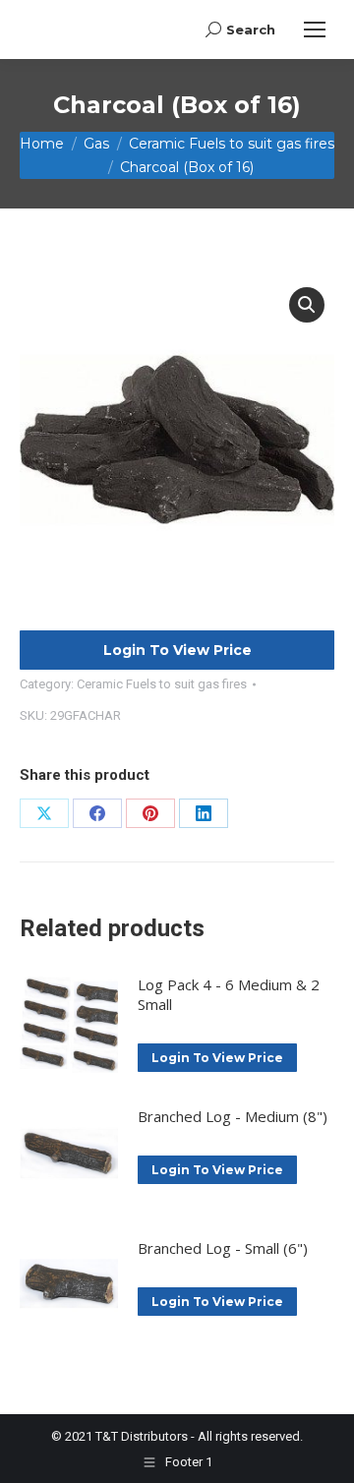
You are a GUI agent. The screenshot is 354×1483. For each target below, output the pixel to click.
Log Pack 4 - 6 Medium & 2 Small (229, 994)
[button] (306, 305)
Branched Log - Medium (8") (232, 1116)
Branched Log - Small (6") (223, 1248)
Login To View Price (177, 650)
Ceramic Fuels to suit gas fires (162, 684)
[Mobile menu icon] (314, 29)
